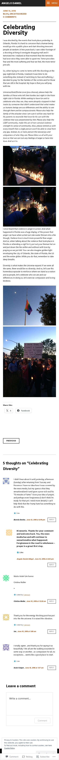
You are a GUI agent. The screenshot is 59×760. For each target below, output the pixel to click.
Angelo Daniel (12, 3)
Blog (6, 14)
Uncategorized (18, 14)
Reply (51, 519)
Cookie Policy (9, 748)
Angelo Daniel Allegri (25, 559)
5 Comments (9, 17)
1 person (26, 594)
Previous (11, 440)
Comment (42, 720)
